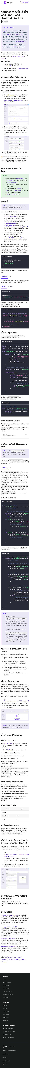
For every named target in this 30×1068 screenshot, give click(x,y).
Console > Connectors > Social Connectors (15, 701)
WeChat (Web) (10, 227)
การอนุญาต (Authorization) (8, 927)
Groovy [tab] (10, 286)
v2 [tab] (10, 276)
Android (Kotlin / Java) (18, 56)
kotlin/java (4, 959)
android (19, 957)
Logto (4, 31)
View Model (9, 180)
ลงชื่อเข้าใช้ (23, 959)
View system (19, 178)
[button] (24, 2)
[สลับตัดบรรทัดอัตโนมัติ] (24, 295)
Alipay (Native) (10, 225)
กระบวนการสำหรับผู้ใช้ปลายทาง (9, 915)
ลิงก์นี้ (8, 750)
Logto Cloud (14, 46)
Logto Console (10, 95)
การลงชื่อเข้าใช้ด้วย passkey (13, 238)
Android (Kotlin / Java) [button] (12, 19)
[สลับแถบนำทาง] (2, 3)
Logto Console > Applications (12, 100)
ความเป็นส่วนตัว (6, 1061)
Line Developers (8, 743)
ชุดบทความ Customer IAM (8, 946)
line (15, 957)
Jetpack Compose (12, 182)
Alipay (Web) (23, 227)
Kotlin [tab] (4, 286)
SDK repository (18, 190)
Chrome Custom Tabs (10, 216)
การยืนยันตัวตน (8, 957)
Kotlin (18, 188)
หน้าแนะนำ (7, 66)
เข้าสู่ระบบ (4, 962)
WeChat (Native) (10, 223)
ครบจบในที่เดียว (20, 41)
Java (7, 190)
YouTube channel (10, 194)
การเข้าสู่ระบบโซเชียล (14, 959)
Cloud (8, 34)
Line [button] (9, 15)
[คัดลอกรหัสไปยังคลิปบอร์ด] (27, 260)
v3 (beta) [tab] (4, 276)
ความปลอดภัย (6, 1054)
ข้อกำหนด (5, 1057)
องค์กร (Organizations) (7, 938)
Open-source (17, 34)
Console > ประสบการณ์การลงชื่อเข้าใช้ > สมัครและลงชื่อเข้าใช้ (16, 855)
